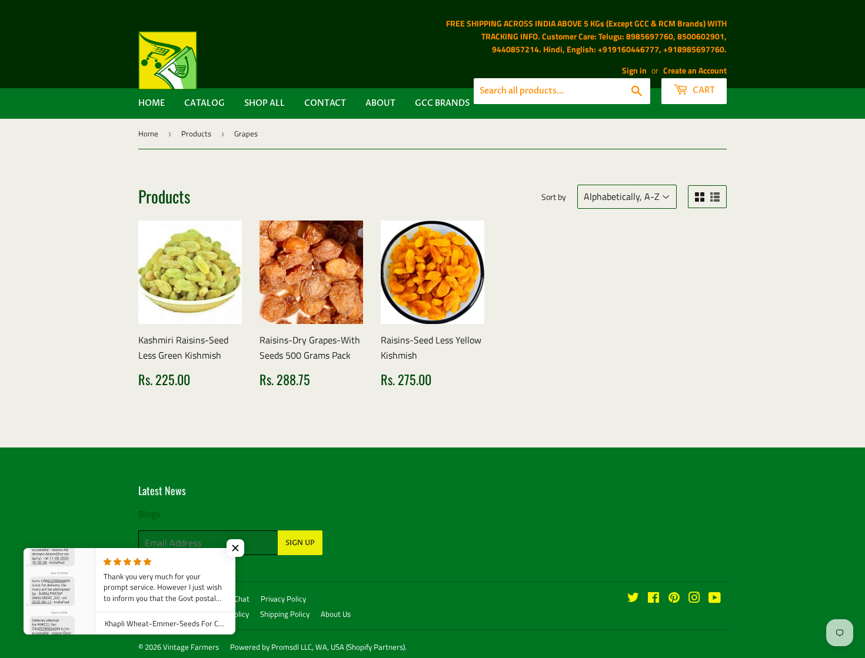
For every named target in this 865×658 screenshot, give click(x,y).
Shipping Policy (285, 614)
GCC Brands (442, 103)
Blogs (149, 514)
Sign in (634, 70)
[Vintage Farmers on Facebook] (653, 599)
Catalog (204, 103)
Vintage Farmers (191, 647)
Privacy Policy (283, 598)
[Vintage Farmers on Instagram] (694, 599)
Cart (703, 90)
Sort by (553, 197)
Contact (325, 103)
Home (151, 103)
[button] (235, 548)
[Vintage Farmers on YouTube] (714, 599)
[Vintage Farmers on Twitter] (633, 599)
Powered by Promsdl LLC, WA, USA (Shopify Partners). (318, 647)
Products (196, 133)
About (380, 103)
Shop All (264, 103)
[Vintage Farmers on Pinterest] (674, 599)
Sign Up (300, 542)
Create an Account (695, 70)
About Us (336, 614)
